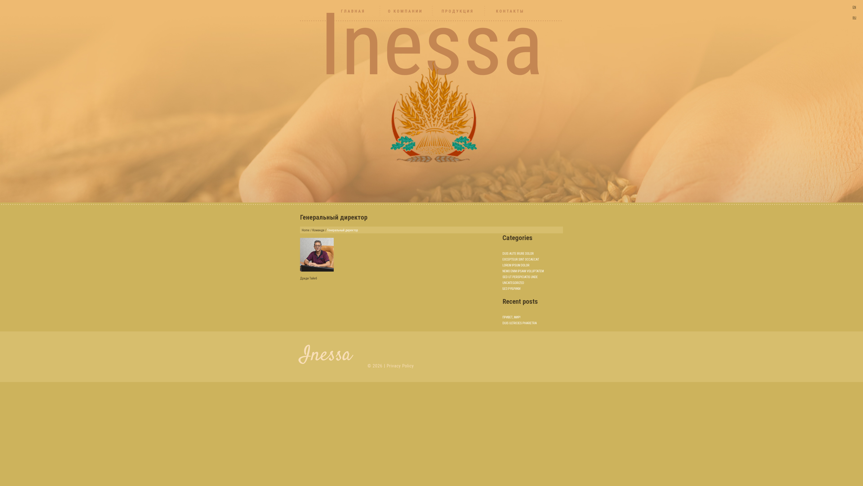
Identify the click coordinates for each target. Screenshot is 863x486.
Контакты (510, 11)
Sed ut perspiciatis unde (520, 277)
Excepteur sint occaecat (521, 259)
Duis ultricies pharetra (520, 323)
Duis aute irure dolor (518, 253)
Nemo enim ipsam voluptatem (523, 271)
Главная (353, 11)
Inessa (326, 355)
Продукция (458, 11)
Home (305, 230)
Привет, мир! (511, 317)
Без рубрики (511, 288)
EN (854, 7)
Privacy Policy (400, 366)
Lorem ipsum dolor (516, 265)
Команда (318, 230)
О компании (405, 11)
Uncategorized (513, 283)
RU (854, 18)
